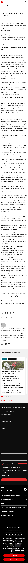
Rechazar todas (14, 559)
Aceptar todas (14, 555)
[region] (14, 546)
